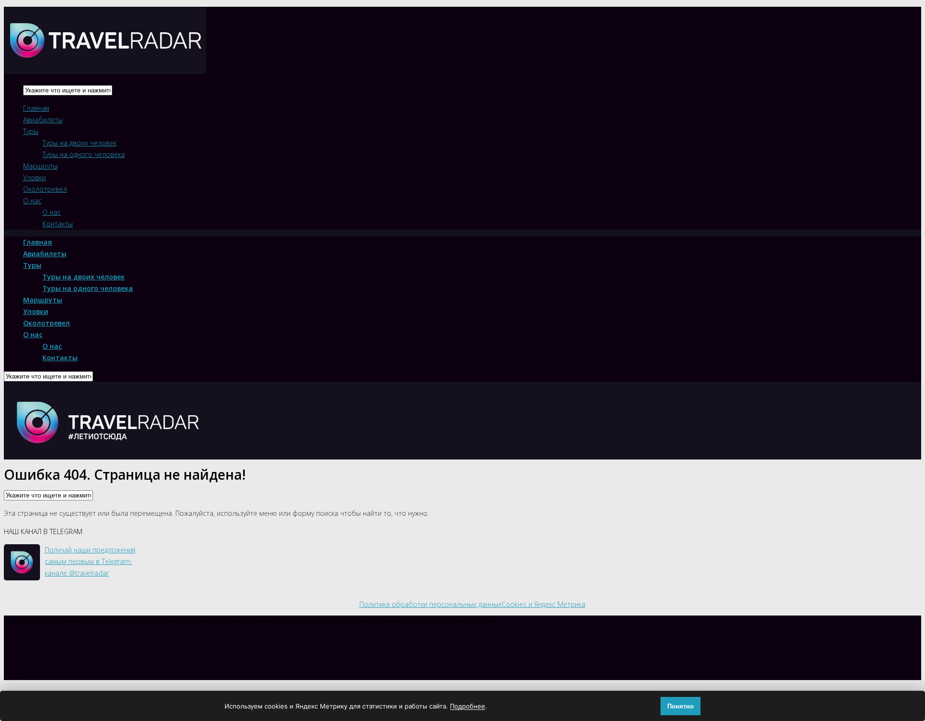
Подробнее (467, 706)
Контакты (57, 223)
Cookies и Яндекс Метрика (543, 604)
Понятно (680, 706)
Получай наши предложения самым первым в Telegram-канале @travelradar (90, 561)
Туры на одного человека (83, 154)
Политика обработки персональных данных (430, 604)
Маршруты (40, 165)
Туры (31, 131)
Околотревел (45, 189)
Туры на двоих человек (79, 142)
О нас (32, 200)
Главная (36, 108)
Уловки (34, 177)
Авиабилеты (43, 119)
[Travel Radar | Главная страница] (105, 66)
